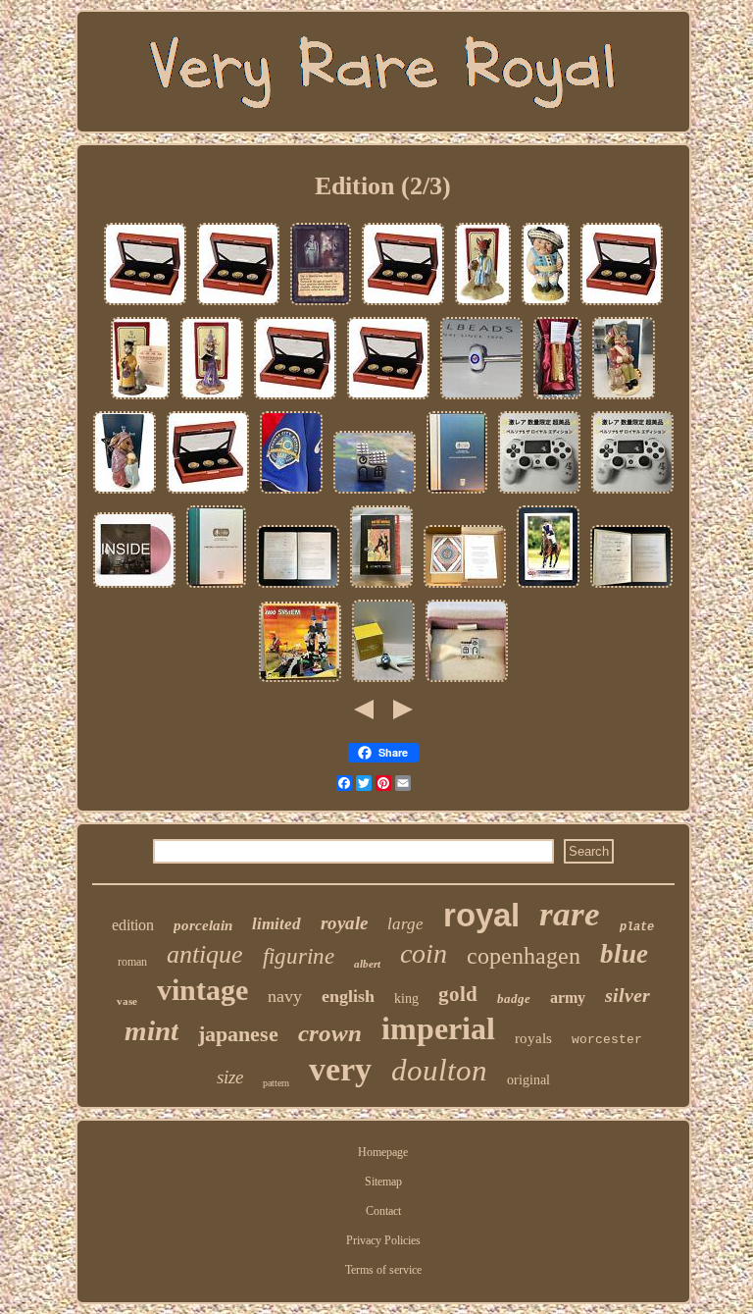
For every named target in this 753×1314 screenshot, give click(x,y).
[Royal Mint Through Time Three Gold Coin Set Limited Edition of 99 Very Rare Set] (238, 305)
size (230, 1077)
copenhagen (523, 956)
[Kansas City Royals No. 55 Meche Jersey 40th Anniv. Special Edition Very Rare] (291, 493)
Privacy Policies (383, 1240)
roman (132, 962)
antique (205, 954)
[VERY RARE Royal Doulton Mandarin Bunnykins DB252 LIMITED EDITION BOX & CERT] (140, 399)
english (348, 996)
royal (481, 915)
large (405, 924)
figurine (298, 956)
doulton (439, 1070)
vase (127, 1001)
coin (423, 953)
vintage (202, 989)
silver (627, 995)
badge (513, 998)
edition (133, 925)
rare (569, 914)
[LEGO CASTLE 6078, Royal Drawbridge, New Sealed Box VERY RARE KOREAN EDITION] (300, 682)
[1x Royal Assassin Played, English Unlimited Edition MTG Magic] (320, 305)
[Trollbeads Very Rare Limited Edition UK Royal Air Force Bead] (481, 399)
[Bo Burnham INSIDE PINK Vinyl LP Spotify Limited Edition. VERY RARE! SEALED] (134, 588)
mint (151, 1030)
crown (330, 1033)
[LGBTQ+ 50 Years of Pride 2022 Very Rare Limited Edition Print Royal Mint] (465, 588)
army (567, 997)
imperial (438, 1028)
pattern (276, 1082)
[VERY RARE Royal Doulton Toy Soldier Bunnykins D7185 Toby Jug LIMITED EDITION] (623, 399)
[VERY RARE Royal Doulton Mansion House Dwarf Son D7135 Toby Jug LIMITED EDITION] (546, 305)
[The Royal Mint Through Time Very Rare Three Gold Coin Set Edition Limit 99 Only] (208, 493)
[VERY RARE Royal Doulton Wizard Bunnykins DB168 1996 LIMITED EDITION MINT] (211, 399)
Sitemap (383, 1181)
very (340, 1069)
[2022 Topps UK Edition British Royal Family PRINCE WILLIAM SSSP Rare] (548, 588)
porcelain (203, 925)
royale (344, 923)
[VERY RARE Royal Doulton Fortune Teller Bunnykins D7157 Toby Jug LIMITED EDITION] (124, 493)
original (528, 1080)
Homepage (383, 1152)
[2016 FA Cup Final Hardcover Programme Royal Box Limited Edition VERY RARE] (457, 493)
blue (624, 954)
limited (276, 924)
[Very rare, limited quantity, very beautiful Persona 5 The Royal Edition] (539, 493)
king (406, 998)
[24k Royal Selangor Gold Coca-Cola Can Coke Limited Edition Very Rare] (557, 399)
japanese (238, 1034)
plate (637, 927)
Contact (383, 1211)
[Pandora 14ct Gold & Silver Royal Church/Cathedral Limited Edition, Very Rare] (374, 493)
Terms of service (383, 1270)
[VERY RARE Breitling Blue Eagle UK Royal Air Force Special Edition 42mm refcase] (383, 682)
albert (367, 964)
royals (533, 1038)
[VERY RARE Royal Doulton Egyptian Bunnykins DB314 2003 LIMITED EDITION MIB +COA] (483, 305)
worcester (607, 1039)
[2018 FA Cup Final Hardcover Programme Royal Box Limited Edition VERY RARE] (216, 588)
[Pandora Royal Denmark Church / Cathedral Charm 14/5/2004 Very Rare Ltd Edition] (467, 682)
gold (457, 994)
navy (285, 996)
